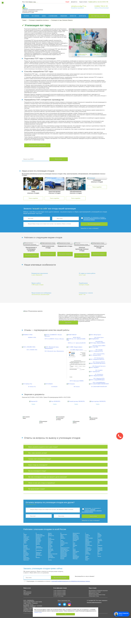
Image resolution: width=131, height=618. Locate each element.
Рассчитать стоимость (99, 16)
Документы (74, 2)
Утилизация (26, 594)
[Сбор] (33, 183)
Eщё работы (68, 322)
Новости (73, 16)
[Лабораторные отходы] (99, 243)
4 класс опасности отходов (59, 594)
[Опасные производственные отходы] (82, 243)
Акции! (67, 2)
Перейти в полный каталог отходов (90, 159)
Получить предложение (94, 224)
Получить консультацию (60, 577)
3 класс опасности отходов (59, 593)
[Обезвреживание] (76, 183)
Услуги (26, 16)
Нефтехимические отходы (95, 592)
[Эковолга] (25, 8)
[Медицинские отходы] (65, 243)
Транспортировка (27, 592)
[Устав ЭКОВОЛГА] (54, 401)
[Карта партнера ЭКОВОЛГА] (98, 401)
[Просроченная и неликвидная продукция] (31, 243)
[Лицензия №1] (33, 401)
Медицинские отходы (94, 593)
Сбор (24, 590)
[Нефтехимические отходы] (48, 243)
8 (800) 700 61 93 (101, 6)
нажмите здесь (38, 612)
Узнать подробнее (33, 198)
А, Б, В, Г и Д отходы (58, 596)
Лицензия (63, 16)
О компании (53, 16)
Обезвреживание (27, 593)
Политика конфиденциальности (94, 602)
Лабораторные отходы (94, 596)
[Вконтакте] (59, 606)
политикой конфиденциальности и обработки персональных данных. (94, 219)
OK (65, 614)
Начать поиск (58, 159)
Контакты (82, 16)
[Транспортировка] (54, 183)
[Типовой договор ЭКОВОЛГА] (76, 401)
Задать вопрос (83, 2)
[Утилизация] (97, 178)
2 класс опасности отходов (59, 592)
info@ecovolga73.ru (78, 6)
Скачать (33, 404)
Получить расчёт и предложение (37, 145)
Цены (44, 16)
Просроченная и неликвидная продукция (98, 590)
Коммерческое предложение (77, 7)
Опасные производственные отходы (97, 594)
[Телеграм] (64, 606)
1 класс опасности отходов (59, 590)
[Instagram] (69, 606)
